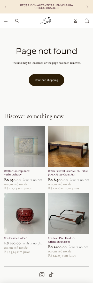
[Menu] (6, 21)
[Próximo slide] (87, 6)
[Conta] (75, 20)
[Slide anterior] (5, 6)
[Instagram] (42, 275)
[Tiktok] (51, 275)
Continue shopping (46, 80)
